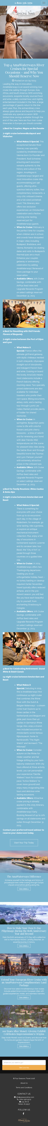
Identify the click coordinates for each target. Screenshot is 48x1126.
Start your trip (24, 1068)
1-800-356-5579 (23, 2)
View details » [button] (24, 889)
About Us (24, 1083)
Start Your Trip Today (24, 843)
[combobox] (24, 1062)
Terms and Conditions (24, 1087)
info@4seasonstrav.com (25, 1097)
